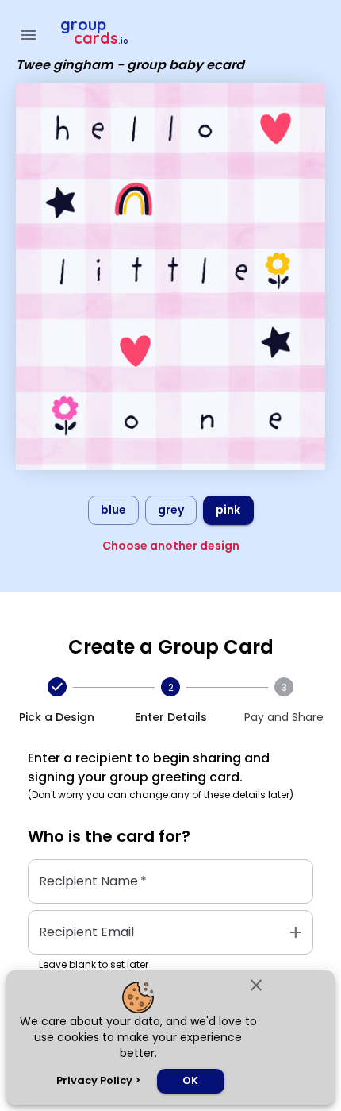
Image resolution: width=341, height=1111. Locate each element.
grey (171, 510)
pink (228, 510)
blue (113, 510)
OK (190, 1080)
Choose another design (170, 546)
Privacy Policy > (98, 1080)
